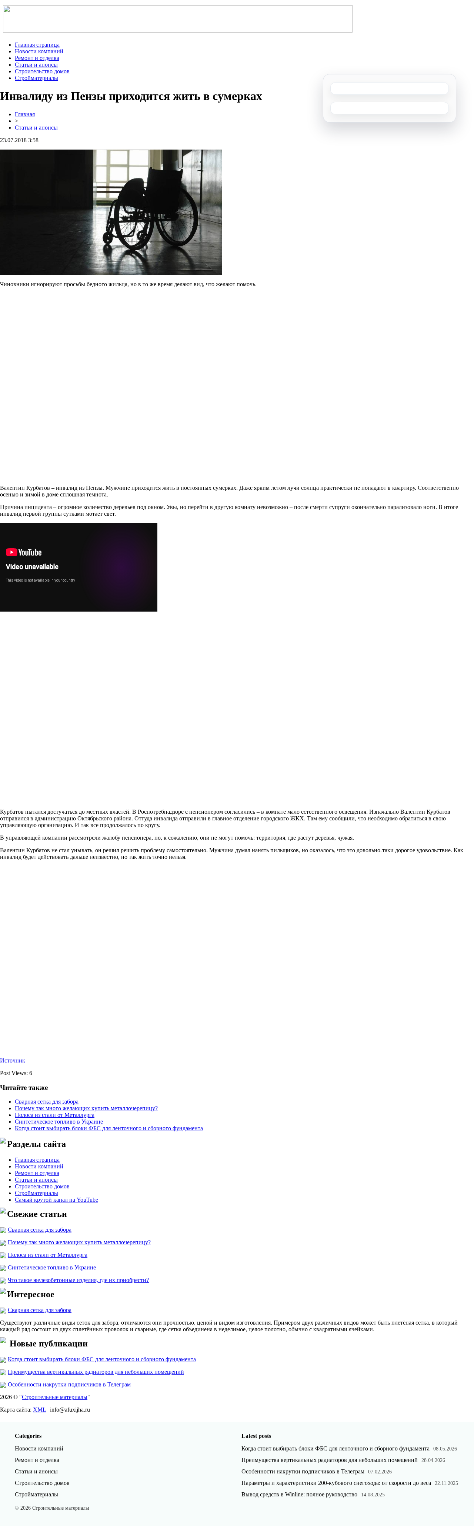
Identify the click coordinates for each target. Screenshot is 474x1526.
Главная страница (37, 44)
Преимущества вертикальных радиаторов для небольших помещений (96, 1372)
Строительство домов (42, 71)
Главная (25, 114)
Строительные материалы (54, 1397)
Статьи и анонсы (36, 64)
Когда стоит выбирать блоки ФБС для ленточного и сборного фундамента (109, 1128)
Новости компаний (39, 51)
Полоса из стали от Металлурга (54, 1115)
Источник (12, 1060)
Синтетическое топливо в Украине (59, 1121)
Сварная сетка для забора (47, 1101)
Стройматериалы (36, 78)
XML (39, 1409)
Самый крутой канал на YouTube (56, 1200)
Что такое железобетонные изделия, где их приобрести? (78, 1280)
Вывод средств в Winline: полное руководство (299, 1494)
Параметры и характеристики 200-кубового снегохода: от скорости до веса (336, 1483)
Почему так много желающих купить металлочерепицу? (86, 1108)
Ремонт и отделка (37, 58)
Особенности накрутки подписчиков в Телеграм (69, 1384)
